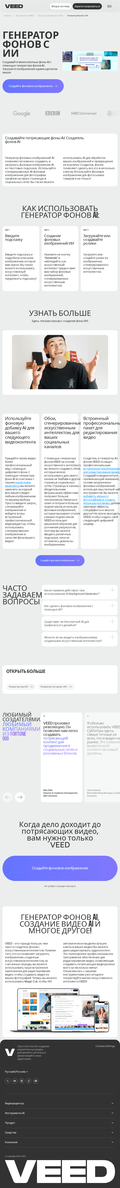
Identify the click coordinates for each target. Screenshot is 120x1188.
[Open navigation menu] (111, 6)
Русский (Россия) (15, 1071)
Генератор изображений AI (50, 15)
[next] (20, 797)
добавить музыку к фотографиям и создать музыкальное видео (99, 499)
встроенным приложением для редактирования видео (101, 470)
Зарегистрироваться (87, 6)
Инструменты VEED (25, 15)
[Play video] (60, 362)
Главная (7, 15)
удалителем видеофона (18, 484)
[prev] (7, 797)
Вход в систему (61, 6)
